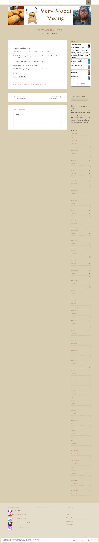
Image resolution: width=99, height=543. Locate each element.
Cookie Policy (28, 540)
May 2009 (73, 473)
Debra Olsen (15, 510)
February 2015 (74, 260)
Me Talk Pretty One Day (76, 65)
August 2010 (74, 427)
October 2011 (74, 390)
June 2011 (73, 400)
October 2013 (74, 313)
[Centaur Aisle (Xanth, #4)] (89, 80)
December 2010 (74, 417)
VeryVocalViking (33, 51)
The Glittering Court (76, 44)
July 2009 (73, 467)
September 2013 (74, 317)
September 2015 (74, 237)
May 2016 (73, 210)
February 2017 (74, 180)
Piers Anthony (74, 72)
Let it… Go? (23, 514)
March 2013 (73, 337)
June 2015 (73, 247)
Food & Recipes (34, 2)
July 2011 (73, 397)
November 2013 (74, 310)
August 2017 (74, 160)
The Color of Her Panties (77, 71)
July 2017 (73, 163)
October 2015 (74, 233)
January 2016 (74, 223)
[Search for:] (79, 99)
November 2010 (74, 420)
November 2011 (74, 387)
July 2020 (73, 137)
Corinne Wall (15, 514)
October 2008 (74, 493)
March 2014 (73, 297)
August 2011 (73, 393)
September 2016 (74, 197)
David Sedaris (74, 67)
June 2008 (73, 497)
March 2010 (73, 443)
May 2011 (73, 403)
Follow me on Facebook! (45, 508)
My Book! (25, 2)
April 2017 (73, 173)
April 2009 (73, 477)
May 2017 (73, 170)
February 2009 (74, 483)
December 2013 (74, 307)
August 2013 (74, 320)
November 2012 (74, 350)
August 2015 (74, 240)
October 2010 (74, 423)
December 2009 (74, 450)
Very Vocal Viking (49, 30)
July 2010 (73, 430)
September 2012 (74, 357)
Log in (67, 514)
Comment (56, 125)
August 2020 (74, 133)
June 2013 (73, 327)
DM (16, 84)
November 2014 (74, 270)
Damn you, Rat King (26, 523)
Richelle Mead (74, 46)
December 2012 (74, 347)
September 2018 (74, 140)
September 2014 (74, 277)
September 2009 (75, 460)
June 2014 (73, 287)
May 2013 (73, 330)
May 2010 (73, 437)
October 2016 (74, 193)
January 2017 (74, 183)
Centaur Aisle (74, 76)
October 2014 (74, 273)
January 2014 (74, 303)
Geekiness (44, 2)
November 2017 (74, 150)
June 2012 (73, 367)
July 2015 (73, 243)
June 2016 (73, 207)
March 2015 (73, 257)
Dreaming (20, 84)
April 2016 (73, 213)
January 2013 (74, 343)
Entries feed (69, 518)
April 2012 (73, 373)
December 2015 (74, 227)
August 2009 (74, 463)
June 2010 (73, 433)
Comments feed (69, 521)
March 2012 (73, 377)
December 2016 (74, 187)
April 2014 (73, 293)
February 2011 (74, 413)
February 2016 (74, 220)
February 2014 (74, 300)
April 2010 (73, 440)
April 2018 (73, 143)
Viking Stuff (53, 2)
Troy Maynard (74, 63)
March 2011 (73, 410)
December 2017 (74, 147)
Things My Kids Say (14, 2)
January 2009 (74, 487)
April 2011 (73, 407)
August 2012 (74, 360)
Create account (69, 511)
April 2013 (73, 333)
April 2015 (73, 253)
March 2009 (74, 480)
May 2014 (73, 290)
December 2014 (74, 267)
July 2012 (73, 363)
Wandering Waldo (16, 518)
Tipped (21, 510)
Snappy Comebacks (35, 84)
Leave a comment (45, 51)
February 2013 (74, 340)
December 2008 (74, 490)
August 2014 (74, 280)
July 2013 (73, 323)
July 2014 (73, 283)
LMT (25, 84)
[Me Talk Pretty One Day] (89, 69)
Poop (27, 84)
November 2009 (74, 453)
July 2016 (73, 203)
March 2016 (73, 217)
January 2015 (74, 263)
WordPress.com (69, 524)
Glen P (14, 527)
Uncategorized (18, 44)
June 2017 (73, 167)
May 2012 (73, 370)
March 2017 (73, 177)
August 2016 (74, 200)
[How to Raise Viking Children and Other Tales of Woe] (89, 63)
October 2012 (74, 353)
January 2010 (74, 447)
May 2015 (73, 250)
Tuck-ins (43, 84)
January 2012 (74, 383)
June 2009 (73, 470)
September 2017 (74, 157)
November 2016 (74, 190)
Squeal (24, 518)
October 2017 (74, 153)
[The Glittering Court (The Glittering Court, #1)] (89, 48)
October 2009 (74, 457)
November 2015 (74, 230)
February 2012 (74, 380)
